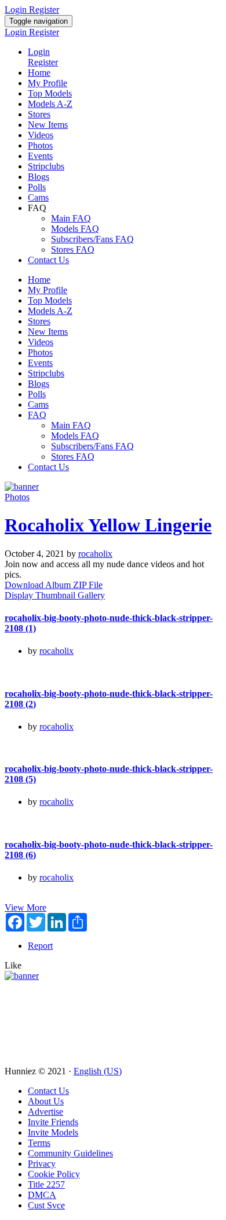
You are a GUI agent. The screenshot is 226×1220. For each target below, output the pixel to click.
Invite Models (53, 1132)
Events (40, 156)
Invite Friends (53, 1122)
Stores (39, 114)
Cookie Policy (54, 1174)
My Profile (47, 83)
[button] (13, 965)
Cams (38, 197)
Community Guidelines (70, 1153)
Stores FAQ (72, 249)
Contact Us (48, 260)
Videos (40, 135)
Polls (37, 187)
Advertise (45, 1112)
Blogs (38, 177)
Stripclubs (46, 166)
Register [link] (44, 9)
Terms (39, 1143)
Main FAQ (71, 218)
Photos (40, 145)
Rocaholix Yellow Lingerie (108, 525)
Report (40, 946)
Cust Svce (46, 1205)
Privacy (42, 1164)
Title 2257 (46, 1184)
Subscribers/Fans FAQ (92, 239)
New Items (48, 125)
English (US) (98, 1071)
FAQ (37, 415)
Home (39, 72)
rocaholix (95, 554)
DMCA (42, 1195)
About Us (46, 1101)
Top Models (50, 93)
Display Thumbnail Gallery (55, 595)
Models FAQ (75, 229)
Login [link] (17, 9)
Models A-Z (50, 104)
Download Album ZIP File (54, 585)
